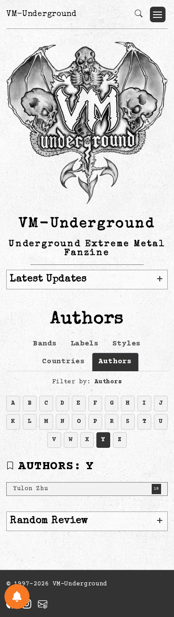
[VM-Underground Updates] (16, 596)
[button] (158, 14)
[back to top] (156, 552)
